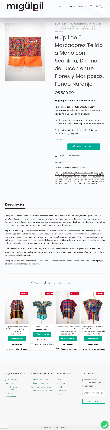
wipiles (57, 185)
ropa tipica (71, 181)
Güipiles (66, 24)
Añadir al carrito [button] (17, 339)
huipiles (84, 175)
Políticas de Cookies (39, 383)
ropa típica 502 (82, 181)
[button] (8, 26)
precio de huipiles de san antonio (81, 177)
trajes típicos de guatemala (84, 183)
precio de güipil (61, 177)
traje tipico (67, 183)
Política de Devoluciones (41, 391)
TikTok (59, 387)
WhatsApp (61, 391)
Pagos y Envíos (11, 383)
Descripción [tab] (15, 204)
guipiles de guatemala (84, 173)
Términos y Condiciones (41, 387)
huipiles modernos (96, 175)
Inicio (61, 7)
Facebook (61, 380)
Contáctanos (10, 397)
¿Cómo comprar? (12, 380)
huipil (96, 173)
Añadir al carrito (83, 146)
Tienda (72, 7)
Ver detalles (17, 344)
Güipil (65, 173)
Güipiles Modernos (80, 24)
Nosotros (9, 393)
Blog (81, 7)
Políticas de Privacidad (40, 380)
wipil (98, 183)
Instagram (61, 383)
